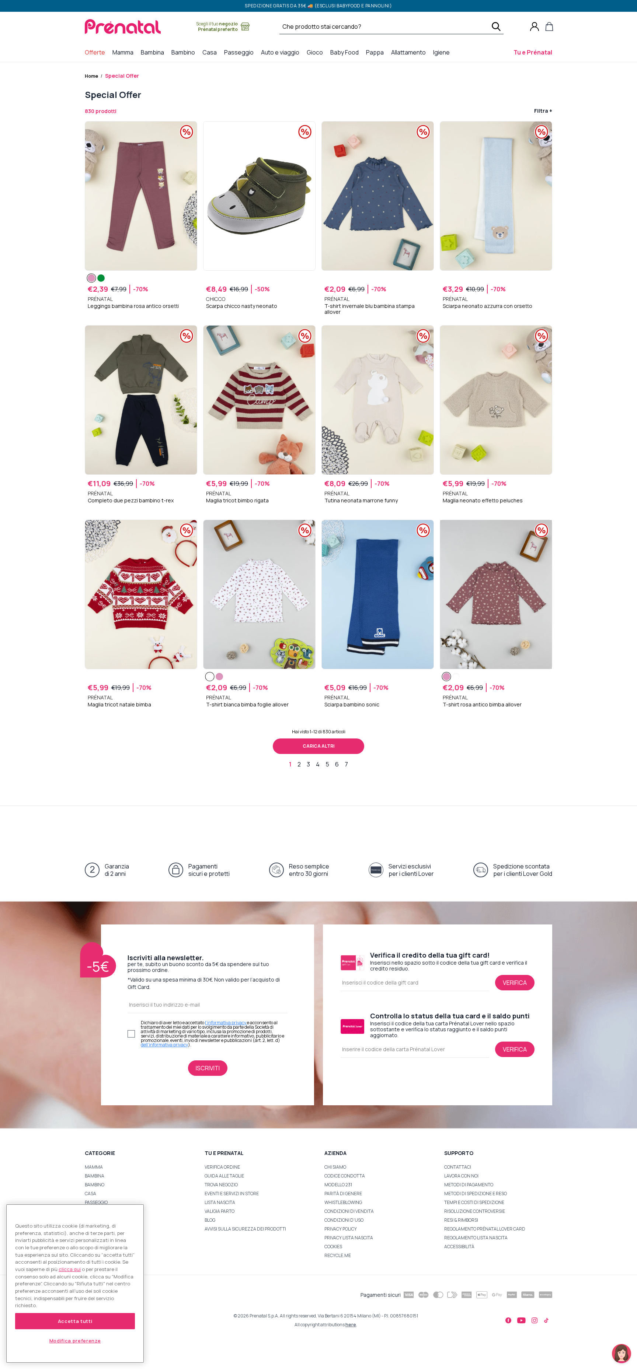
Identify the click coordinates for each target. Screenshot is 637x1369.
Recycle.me (337, 1255)
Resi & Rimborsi (461, 1220)
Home (91, 76)
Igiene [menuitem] (443, 52)
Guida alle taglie (224, 1176)
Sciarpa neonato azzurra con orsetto (487, 306)
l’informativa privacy (226, 1022)
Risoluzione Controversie (474, 1211)
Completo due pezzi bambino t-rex (131, 500)
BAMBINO (94, 1185)
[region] (75, 1283)
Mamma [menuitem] (124, 52)
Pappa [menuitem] (376, 52)
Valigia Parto (219, 1211)
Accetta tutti (75, 1321)
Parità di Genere (343, 1193)
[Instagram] (534, 1320)
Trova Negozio (221, 1185)
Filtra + (543, 110)
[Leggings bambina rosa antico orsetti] (91, 278)
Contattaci (457, 1167)
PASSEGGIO (96, 1202)
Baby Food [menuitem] (346, 52)
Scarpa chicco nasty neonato (241, 306)
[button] (621, 1353)
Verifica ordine (222, 1167)
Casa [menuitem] (211, 52)
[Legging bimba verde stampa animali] (101, 278)
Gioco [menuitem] (316, 52)
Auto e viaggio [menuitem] (281, 52)
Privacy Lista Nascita (348, 1238)
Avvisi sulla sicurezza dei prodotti (245, 1229)
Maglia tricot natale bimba (119, 705)
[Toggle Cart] (549, 26)
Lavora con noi (461, 1176)
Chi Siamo (335, 1167)
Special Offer (122, 75)
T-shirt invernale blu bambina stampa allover (369, 309)
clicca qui (70, 1269)
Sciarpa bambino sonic (351, 705)
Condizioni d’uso (343, 1220)
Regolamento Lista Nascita (476, 1238)
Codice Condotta (344, 1176)
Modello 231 (338, 1185)
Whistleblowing (343, 1202)
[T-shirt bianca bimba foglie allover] (209, 676)
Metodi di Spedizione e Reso (475, 1193)
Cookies (333, 1246)
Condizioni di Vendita (349, 1211)
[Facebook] (508, 1320)
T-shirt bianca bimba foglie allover (247, 705)
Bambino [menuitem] (184, 52)
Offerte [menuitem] (96, 52)
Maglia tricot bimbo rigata (237, 500)
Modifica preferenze (75, 1340)
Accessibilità (459, 1246)
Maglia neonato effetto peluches (483, 500)
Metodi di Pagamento (468, 1185)
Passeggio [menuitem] (240, 52)
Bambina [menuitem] (154, 52)
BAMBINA (94, 1176)
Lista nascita (220, 1202)
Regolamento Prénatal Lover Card (484, 1229)
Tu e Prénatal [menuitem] (534, 52)
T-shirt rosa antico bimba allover (482, 705)
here (350, 1324)
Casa (90, 1193)
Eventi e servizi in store (232, 1193)
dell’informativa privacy (164, 1045)
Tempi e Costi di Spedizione (474, 1202)
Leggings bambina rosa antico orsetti (133, 306)
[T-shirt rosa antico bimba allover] (219, 676)
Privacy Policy (340, 1229)
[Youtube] (521, 1320)
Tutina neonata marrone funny (361, 500)
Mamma (94, 1167)
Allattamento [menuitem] (410, 52)
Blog (210, 1220)
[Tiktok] (546, 1320)
